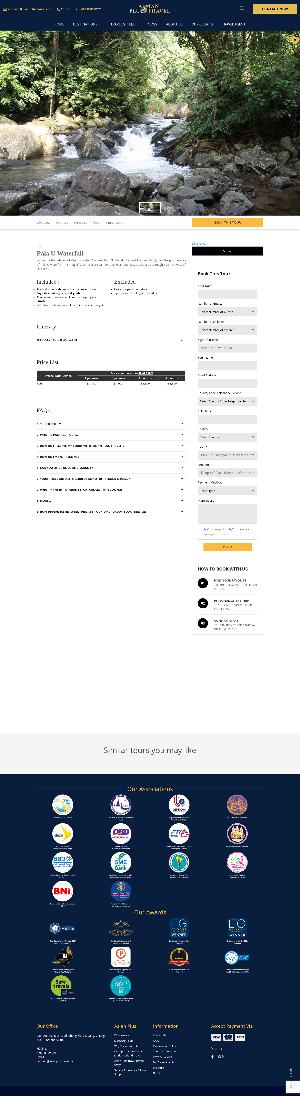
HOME (59, 24)
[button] (10, 116)
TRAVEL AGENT (234, 24)
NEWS (152, 24)
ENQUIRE (227, 546)
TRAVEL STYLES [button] (123, 24)
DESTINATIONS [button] (85, 24)
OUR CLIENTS (202, 24)
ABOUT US (174, 24)
